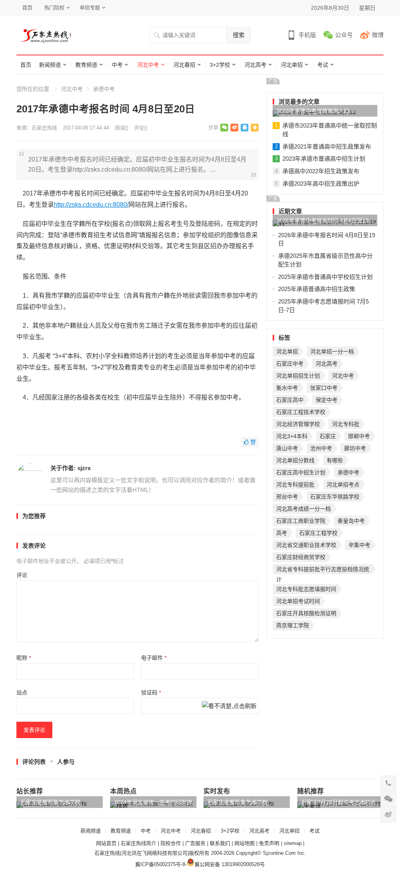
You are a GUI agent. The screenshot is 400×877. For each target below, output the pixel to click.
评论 (21, 575)
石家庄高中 (290, 400)
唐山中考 (287, 448)
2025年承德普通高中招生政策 (316, 289)
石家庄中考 (290, 363)
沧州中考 (321, 448)
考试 (322, 65)
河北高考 (255, 65)
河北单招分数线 (295, 460)
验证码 (151, 692)
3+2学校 (220, 65)
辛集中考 (359, 545)
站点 (21, 692)
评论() (140, 128)
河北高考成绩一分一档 (303, 509)
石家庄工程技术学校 (300, 412)
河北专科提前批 (295, 484)
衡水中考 (287, 388)
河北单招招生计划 (298, 376)
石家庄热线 (44, 128)
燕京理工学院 (292, 625)
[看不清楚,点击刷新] (229, 707)
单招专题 (90, 8)
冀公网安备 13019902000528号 (230, 864)
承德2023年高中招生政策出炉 (320, 183)
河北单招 (292, 65)
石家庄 (328, 436)
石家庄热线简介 (138, 843)
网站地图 (244, 843)
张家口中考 (324, 388)
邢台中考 (287, 497)
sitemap (293, 843)
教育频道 (86, 65)
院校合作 (171, 843)
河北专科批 (345, 424)
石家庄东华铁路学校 (334, 497)
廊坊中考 (355, 448)
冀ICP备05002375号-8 (160, 864)
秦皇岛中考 (351, 521)
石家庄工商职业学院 (300, 521)
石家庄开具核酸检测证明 (306, 613)
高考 (281, 533)
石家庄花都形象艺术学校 (50, 802)
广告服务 (195, 843)
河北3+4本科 (291, 436)
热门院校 (54, 8)
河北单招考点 (343, 484)
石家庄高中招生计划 (300, 472)
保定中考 (327, 400)
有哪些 (335, 460)
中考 (117, 65)
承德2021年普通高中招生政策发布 (326, 146)
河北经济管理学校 (298, 424)
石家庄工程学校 (318, 533)
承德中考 (104, 89)
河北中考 (148, 65)
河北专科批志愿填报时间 (306, 589)
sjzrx (84, 468)
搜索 (239, 35)
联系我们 (220, 843)
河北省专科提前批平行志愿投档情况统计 (322, 570)
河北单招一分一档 (332, 351)
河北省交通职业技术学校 (306, 545)
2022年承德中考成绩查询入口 (313, 111)
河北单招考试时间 (298, 601)
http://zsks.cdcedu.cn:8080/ (91, 204)
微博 (378, 35)
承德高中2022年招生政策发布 (320, 171)
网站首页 (106, 843)
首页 (27, 8)
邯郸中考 (359, 436)
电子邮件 (153, 658)
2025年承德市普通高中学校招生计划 (325, 276)
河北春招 (184, 65)
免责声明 (269, 843)
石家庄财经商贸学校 (300, 557)
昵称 (23, 658)
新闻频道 (50, 65)
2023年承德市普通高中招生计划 (323, 158)
